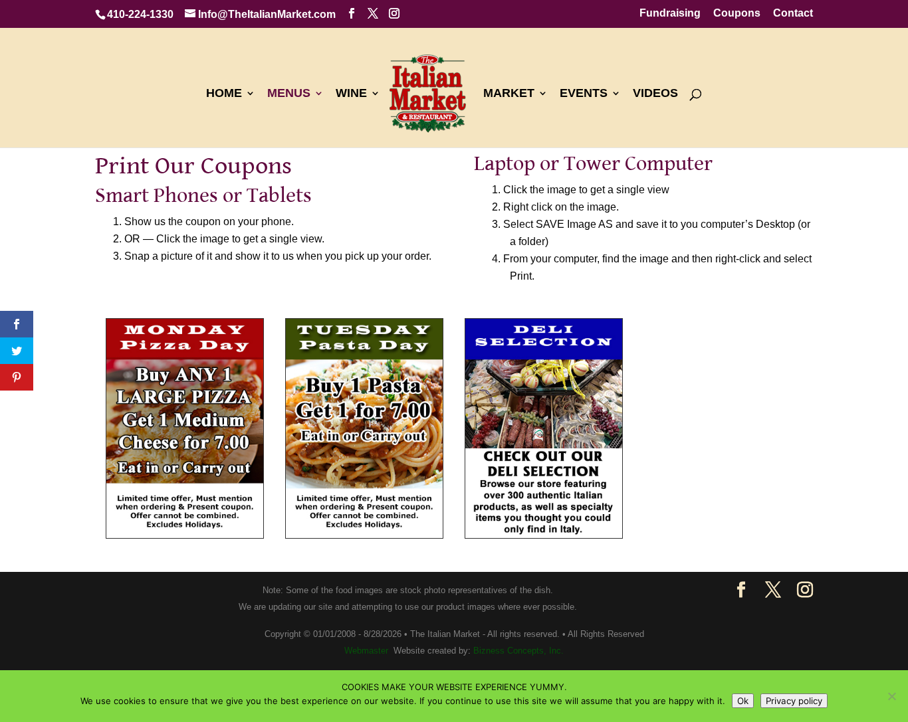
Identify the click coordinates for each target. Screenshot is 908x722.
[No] (891, 696)
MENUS (288, 94)
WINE (351, 94)
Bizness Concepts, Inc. (518, 651)
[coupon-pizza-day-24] (184, 534)
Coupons (736, 13)
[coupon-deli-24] (543, 534)
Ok (742, 700)
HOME (224, 94)
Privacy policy (794, 700)
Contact (793, 13)
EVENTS (584, 94)
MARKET (508, 94)
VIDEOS (655, 94)
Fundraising (670, 13)
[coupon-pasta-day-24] (364, 534)
